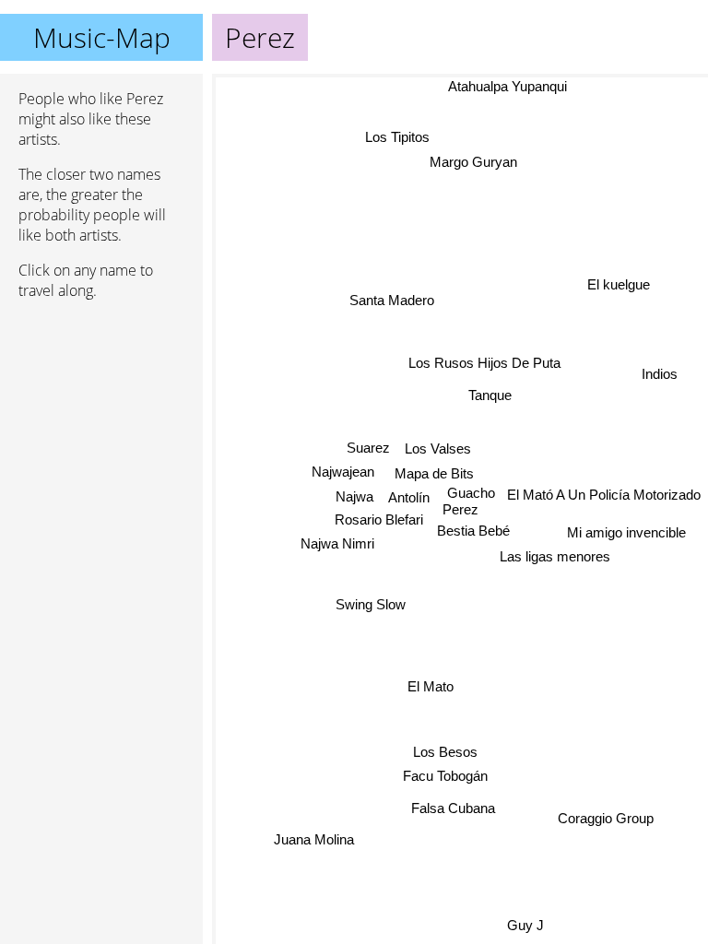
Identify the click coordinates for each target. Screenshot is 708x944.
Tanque (490, 395)
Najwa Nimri (337, 543)
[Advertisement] (101, 412)
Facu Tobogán (444, 776)
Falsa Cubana (453, 808)
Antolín (409, 496)
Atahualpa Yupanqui (505, 86)
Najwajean (343, 471)
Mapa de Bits (434, 472)
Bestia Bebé (473, 530)
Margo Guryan (469, 159)
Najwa (353, 496)
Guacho (471, 493)
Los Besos (446, 752)
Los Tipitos (402, 134)
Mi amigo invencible (626, 533)
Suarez (368, 447)
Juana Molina (315, 839)
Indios (660, 375)
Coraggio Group (604, 822)
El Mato (430, 686)
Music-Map (102, 37)
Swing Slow (370, 603)
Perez (460, 509)
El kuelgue (619, 285)
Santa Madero (391, 300)
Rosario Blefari (379, 519)
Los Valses (438, 448)
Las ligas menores (555, 557)
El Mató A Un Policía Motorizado (604, 494)
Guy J (525, 924)
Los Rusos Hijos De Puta (484, 363)
